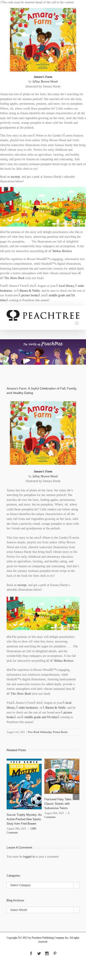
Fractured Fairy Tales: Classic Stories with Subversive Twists (58, 804)
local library (66, 285)
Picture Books (60, 732)
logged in (29, 856)
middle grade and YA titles (40, 717)
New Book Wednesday (40, 732)
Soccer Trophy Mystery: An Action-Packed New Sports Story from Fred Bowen (24, 819)
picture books (29, 295)
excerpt (15, 176)
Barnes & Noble (30, 290)
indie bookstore (28, 707)
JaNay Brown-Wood (45, 81)
